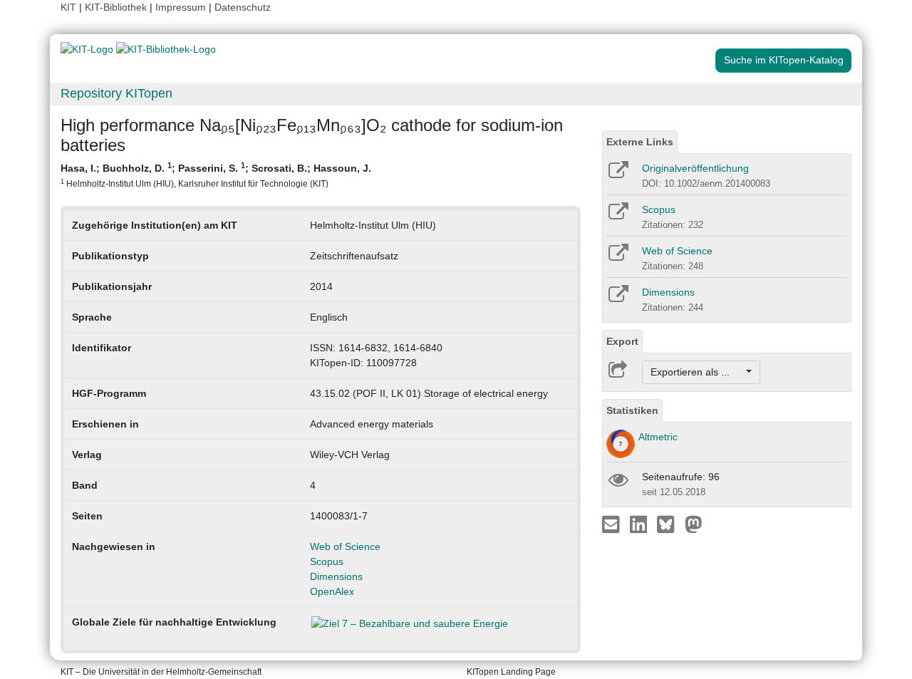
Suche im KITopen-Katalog (784, 60)
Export (622, 341)
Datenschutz (242, 7)
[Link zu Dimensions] (617, 298)
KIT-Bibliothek (117, 7)
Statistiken (632, 410)
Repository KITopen (116, 93)
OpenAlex (332, 591)
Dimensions (336, 576)
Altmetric (658, 436)
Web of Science (345, 546)
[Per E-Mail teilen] (612, 523)
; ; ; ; (216, 174)
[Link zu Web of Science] (617, 257)
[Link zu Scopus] (617, 216)
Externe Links (639, 141)
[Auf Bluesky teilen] (669, 523)
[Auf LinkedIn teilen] (640, 523)
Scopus (326, 561)
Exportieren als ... (697, 372)
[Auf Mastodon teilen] (694, 523)
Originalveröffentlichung (695, 168)
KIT (68, 7)
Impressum (180, 7)
